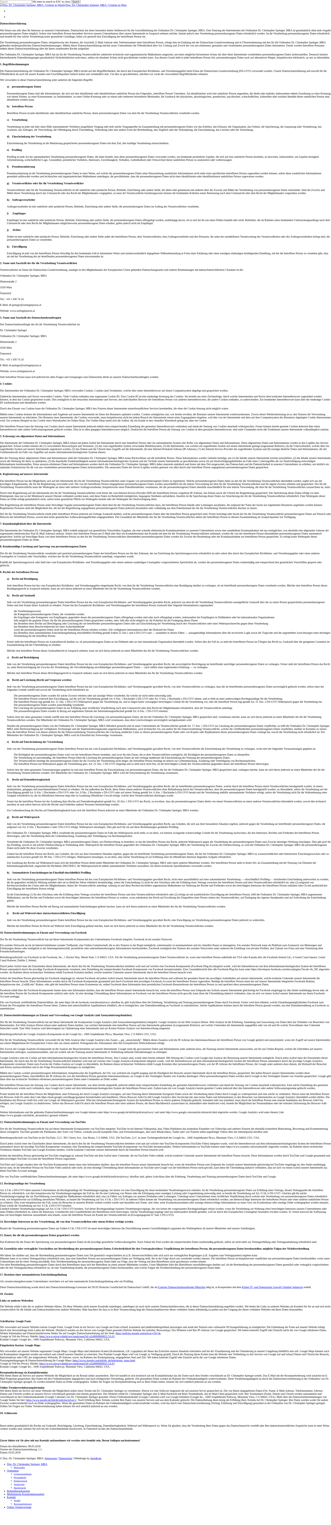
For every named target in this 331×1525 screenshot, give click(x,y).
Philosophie (19, 1467)
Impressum (51, 1458)
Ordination (13, 1470)
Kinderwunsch (20, 1481)
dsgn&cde (95, 1458)
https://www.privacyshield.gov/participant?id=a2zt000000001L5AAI (76, 1336)
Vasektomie (19, 1484)
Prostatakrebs (20, 1477)
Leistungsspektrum (23, 1474)
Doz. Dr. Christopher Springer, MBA (27, 1464)
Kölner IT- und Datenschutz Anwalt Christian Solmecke (272, 1287)
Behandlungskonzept (18, 1491)
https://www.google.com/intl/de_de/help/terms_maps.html (104, 1360)
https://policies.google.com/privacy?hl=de (138, 1333)
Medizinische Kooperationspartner (25, 1494)
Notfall (17, 1500)
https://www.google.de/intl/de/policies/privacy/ (51, 1400)
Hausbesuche (20, 1487)
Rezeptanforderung (23, 1504)
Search (75, 2)
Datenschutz (65, 1458)
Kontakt (11, 1497)
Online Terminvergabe (19, 1507)
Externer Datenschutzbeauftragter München (181, 1287)
